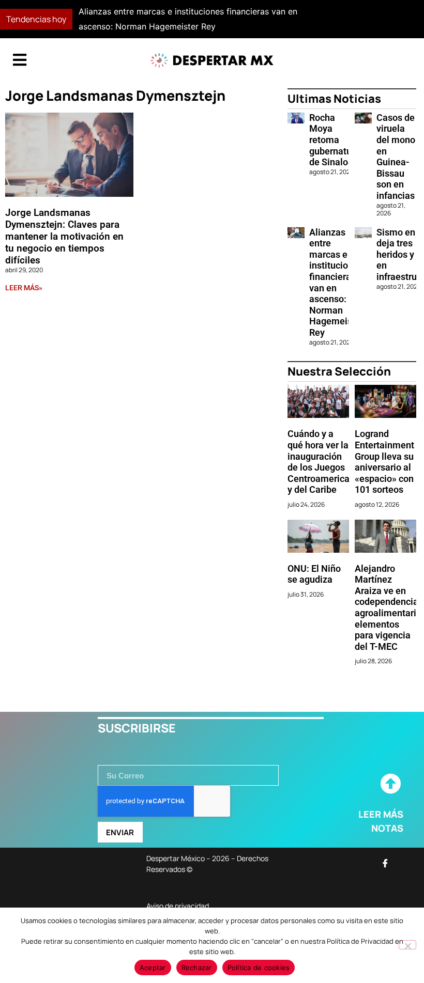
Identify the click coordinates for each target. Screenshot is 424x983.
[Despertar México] (211, 60)
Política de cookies (259, 967)
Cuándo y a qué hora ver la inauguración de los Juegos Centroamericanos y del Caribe (326, 461)
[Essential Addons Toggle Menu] (19, 60)
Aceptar (153, 967)
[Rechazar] (407, 944)
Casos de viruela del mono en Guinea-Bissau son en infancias (395, 156)
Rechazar (196, 967)
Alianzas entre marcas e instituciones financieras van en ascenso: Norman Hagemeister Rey (336, 282)
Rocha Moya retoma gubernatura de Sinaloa (334, 139)
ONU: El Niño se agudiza (314, 574)
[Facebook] (385, 863)
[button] (308, 19)
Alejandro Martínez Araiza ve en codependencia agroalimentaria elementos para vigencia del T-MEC (388, 607)
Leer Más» (23, 288)
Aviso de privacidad (177, 906)
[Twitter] (408, 863)
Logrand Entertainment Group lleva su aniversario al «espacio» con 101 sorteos (384, 461)
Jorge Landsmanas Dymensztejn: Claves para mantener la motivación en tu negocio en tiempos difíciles (64, 236)
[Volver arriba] (390, 784)
